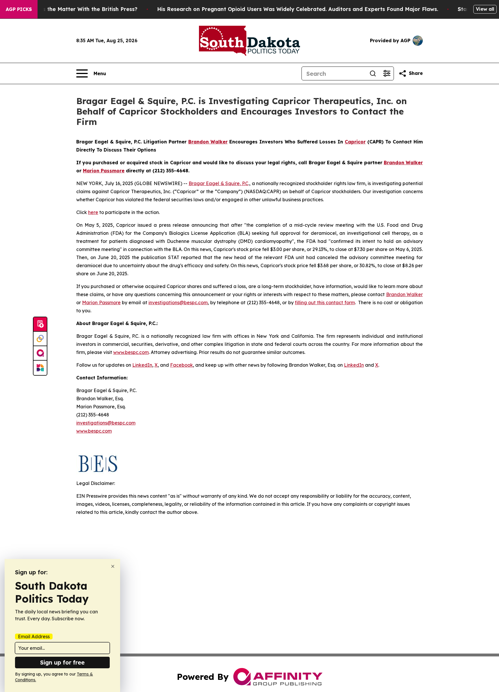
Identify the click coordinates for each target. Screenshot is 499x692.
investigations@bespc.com (178, 302)
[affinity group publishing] (40, 353)
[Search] (373, 73)
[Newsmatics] (40, 368)
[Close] (113, 566)
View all (485, 9)
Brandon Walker (404, 294)
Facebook (181, 365)
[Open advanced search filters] (387, 73)
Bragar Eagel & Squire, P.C (218, 183)
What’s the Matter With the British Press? (82, 9)
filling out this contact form (325, 302)
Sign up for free (62, 662)
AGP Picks (19, 9)
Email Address (34, 636)
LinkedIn (142, 365)
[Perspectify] (40, 339)
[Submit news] (40, 324)
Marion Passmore (101, 302)
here (93, 212)
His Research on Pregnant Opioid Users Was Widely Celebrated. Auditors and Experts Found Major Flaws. (297, 9)
